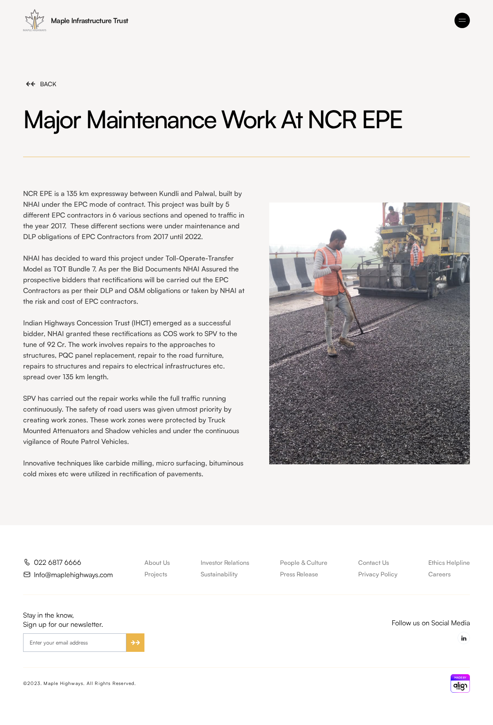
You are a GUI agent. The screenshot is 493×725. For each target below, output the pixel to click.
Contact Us (373, 562)
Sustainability (219, 574)
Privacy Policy (377, 574)
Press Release (299, 574)
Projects (155, 574)
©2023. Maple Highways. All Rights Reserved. (79, 683)
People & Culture (303, 562)
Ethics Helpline (449, 562)
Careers (439, 574)
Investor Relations (225, 562)
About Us (157, 562)
